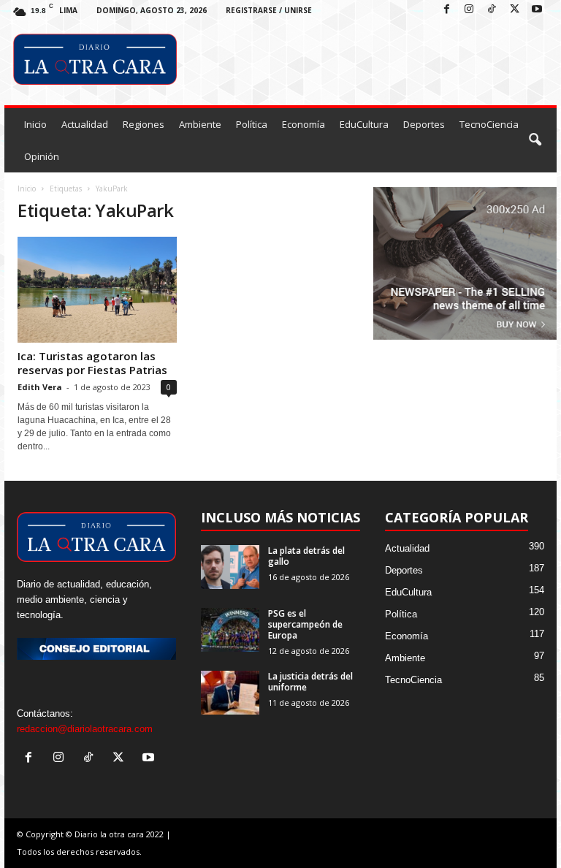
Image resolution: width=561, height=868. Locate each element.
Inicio (35, 124)
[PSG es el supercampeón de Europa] (230, 630)
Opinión (41, 156)
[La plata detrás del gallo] (230, 567)
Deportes (424, 124)
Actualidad (84, 124)
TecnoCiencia (489, 124)
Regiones (143, 124)
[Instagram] (469, 10)
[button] (535, 140)
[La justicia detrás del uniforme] (230, 693)
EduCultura (364, 124)
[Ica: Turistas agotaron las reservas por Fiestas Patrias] (97, 290)
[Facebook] (446, 10)
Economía (303, 124)
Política (251, 124)
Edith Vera (40, 386)
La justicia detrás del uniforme (310, 681)
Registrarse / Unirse (269, 10)
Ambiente (200, 124)
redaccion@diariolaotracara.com (85, 728)
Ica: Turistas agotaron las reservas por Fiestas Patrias (92, 363)
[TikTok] (491, 10)
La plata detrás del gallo (306, 556)
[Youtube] (537, 10)
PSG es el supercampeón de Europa (305, 624)
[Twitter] (514, 10)
